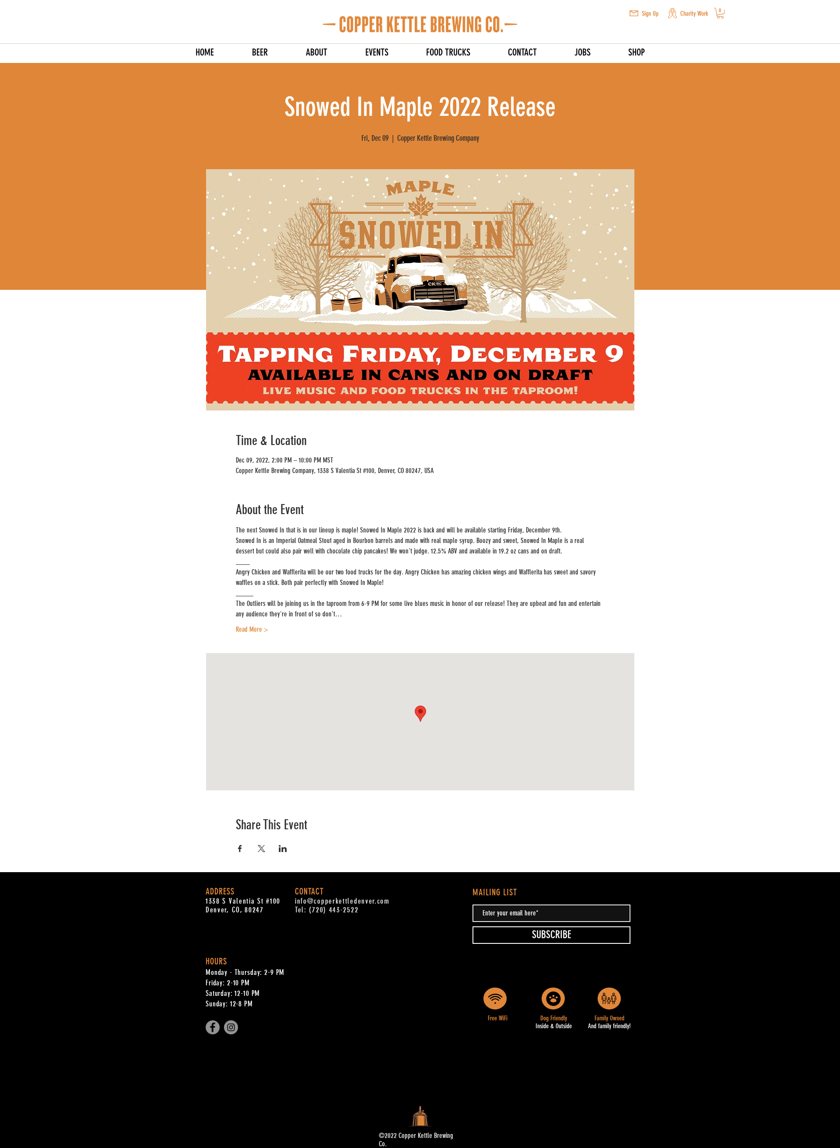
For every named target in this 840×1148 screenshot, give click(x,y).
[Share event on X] (261, 848)
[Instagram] (231, 1027)
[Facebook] (213, 1027)
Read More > (252, 629)
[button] (634, 13)
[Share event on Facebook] (240, 848)
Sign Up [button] (650, 13)
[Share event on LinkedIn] (283, 848)
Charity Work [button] (694, 13)
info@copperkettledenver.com (342, 901)
